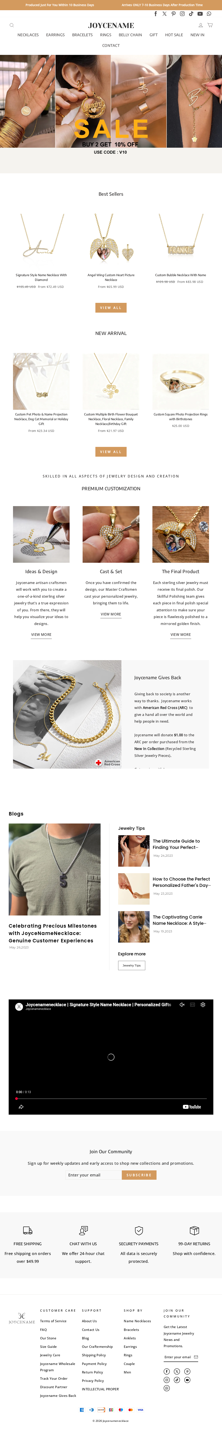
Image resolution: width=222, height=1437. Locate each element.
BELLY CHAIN (130, 34)
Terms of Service (53, 1321)
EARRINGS (55, 34)
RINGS (105, 34)
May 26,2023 (19, 947)
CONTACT (111, 45)
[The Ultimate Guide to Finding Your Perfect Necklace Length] (134, 851)
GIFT (154, 34)
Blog (85, 1338)
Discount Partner (53, 1387)
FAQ (43, 1329)
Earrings (130, 1346)
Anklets (130, 1338)
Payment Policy (94, 1364)
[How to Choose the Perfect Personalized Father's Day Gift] (134, 889)
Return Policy (92, 1372)
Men (127, 1372)
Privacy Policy (93, 1380)
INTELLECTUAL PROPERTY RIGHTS (108, 1389)
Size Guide (48, 1346)
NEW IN (198, 34)
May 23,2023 (163, 894)
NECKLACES (28, 34)
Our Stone (48, 1338)
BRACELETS (82, 34)
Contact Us (91, 1329)
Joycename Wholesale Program (57, 1367)
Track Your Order (54, 1378)
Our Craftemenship (97, 1346)
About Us (89, 1321)
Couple (129, 1364)
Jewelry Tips (132, 965)
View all (111, 307)
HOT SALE (174, 34)
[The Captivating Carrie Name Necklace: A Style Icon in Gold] (134, 927)
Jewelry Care (50, 1355)
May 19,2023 (162, 931)
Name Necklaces (137, 1321)
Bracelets (131, 1329)
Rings (128, 1355)
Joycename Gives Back (58, 1395)
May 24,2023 (163, 856)
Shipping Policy (94, 1355)
